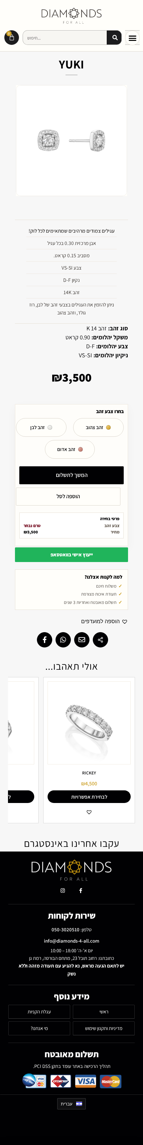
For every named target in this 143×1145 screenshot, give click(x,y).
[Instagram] (62, 890)
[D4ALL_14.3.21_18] (71, 140)
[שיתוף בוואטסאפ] (63, 639)
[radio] (98, 427)
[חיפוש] (114, 38)
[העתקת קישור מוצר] (100, 639)
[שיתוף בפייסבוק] (44, 639)
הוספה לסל (68, 496)
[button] (132, 38)
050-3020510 (65, 929)
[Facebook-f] (80, 890)
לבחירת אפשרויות (89, 796)
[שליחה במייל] (81, 639)
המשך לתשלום (71, 475)
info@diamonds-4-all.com (71, 941)
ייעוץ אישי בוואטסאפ (72, 554)
